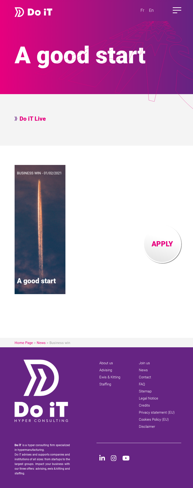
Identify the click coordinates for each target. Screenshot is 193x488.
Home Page (24, 343)
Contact (145, 377)
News (41, 343)
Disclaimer (147, 426)
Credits (144, 405)
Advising (105, 370)
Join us (144, 363)
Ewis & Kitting (109, 377)
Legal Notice (148, 398)
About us (106, 363)
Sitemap (145, 391)
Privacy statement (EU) (157, 412)
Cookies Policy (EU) (154, 419)
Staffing (105, 384)
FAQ (142, 384)
